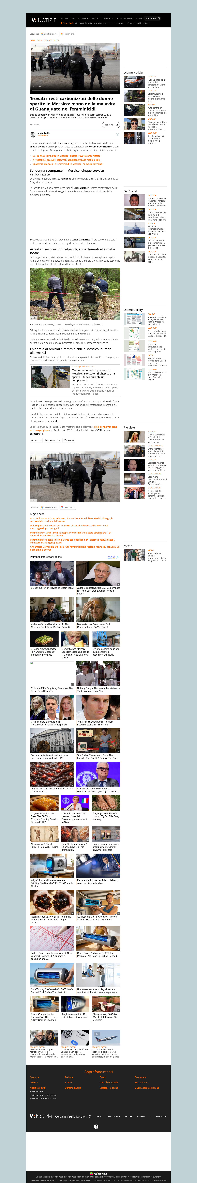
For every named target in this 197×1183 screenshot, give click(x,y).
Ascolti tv (121, 23)
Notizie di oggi (37, 1088)
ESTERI (115, 18)
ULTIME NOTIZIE (69, 18)
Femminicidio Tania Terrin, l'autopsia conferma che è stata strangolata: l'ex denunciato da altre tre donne (70, 534)
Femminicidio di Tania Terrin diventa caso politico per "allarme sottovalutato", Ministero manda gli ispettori (72, 541)
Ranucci (148, 23)
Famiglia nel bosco (107, 23)
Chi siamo (35, 1180)
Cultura (34, 1082)
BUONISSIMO (146, 1177)
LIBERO (39, 1177)
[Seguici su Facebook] (96, 1128)
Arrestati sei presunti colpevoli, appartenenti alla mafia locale (66, 159)
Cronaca (34, 1077)
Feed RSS (99, 1117)
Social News (141, 1082)
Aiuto (88, 1180)
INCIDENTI (152, 105)
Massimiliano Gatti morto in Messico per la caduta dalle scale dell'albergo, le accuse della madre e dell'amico (71, 520)
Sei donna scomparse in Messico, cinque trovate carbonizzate (66, 155)
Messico (69, 440)
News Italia (161, 1117)
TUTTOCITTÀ (109, 1177)
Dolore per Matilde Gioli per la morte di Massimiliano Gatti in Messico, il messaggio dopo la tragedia (69, 527)
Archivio (141, 1117)
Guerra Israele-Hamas (147, 1088)
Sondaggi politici (135, 23)
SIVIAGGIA (125, 1177)
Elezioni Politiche (109, 1088)
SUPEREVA (157, 1177)
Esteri (103, 1077)
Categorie (128, 1117)
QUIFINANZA (135, 1177)
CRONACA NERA (154, 474)
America (36, 440)
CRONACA (83, 18)
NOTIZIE (47, 20)
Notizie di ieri (36, 1091)
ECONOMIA (105, 18)
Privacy (53, 1180)
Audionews (151, 18)
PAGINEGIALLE (57, 1177)
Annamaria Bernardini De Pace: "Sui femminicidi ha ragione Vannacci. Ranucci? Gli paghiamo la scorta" (74, 548)
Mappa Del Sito (113, 1117)
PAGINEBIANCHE (96, 1177)
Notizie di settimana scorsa (43, 1098)
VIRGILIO (46, 1177)
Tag (150, 1117)
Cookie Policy (62, 1180)
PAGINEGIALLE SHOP (72, 1177)
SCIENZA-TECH (127, 18)
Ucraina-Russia (73, 1088)
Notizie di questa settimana (43, 1095)
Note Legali (44, 1180)
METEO (151, 550)
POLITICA (93, 18)
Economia (140, 1077)
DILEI (118, 1177)
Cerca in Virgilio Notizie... (71, 1116)
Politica (69, 1077)
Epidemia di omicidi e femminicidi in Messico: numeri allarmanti (67, 164)
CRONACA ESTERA (51, 40)
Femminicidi (52, 440)
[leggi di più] (117, 134)
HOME (32, 40)
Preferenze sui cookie (77, 1180)
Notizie (44, 1116)
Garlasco (93, 23)
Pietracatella (81, 23)
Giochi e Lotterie (109, 1082)
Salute (68, 1082)
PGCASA (85, 1177)
